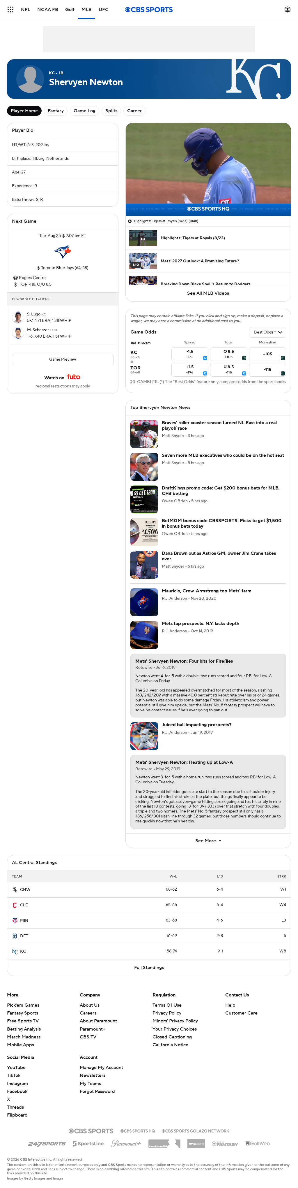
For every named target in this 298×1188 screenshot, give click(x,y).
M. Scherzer (38, 330)
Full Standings (149, 968)
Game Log (84, 111)
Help (230, 1005)
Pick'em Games (23, 1005)
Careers (88, 1013)
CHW (25, 889)
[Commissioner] (164, 1142)
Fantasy (56, 111)
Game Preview (62, 359)
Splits (111, 111)
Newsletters (92, 1075)
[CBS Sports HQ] (137, 1130)
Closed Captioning (172, 1037)
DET (24, 936)
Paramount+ (92, 1029)
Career (134, 111)
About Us (90, 1005)
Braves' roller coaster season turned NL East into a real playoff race (219, 425)
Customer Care (241, 1013)
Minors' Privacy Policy (175, 1021)
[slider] (208, 199)
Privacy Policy (166, 1013)
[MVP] (196, 1141)
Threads (15, 1107)
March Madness (23, 1037)
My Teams (90, 1084)
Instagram (17, 1084)
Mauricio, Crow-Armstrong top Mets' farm (206, 591)
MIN (24, 920)
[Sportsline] (88, 1143)
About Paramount (98, 1021)
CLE (24, 905)
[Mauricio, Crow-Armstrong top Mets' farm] (144, 602)
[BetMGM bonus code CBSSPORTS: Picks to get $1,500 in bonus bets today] (144, 532)
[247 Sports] (47, 1142)
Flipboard (17, 1115)
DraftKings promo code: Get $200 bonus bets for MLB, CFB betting (221, 490)
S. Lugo (34, 314)
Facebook (17, 1091)
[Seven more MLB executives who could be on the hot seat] (144, 467)
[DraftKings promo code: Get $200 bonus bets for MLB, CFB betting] (144, 499)
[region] (208, 169)
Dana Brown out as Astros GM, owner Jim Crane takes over (219, 556)
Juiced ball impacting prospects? (197, 725)
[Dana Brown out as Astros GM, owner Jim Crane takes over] (144, 565)
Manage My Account (101, 1068)
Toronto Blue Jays (57, 268)
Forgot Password (97, 1091)
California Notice (170, 1045)
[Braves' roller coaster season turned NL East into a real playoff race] (144, 434)
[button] (10, 9)
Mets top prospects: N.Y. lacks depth (200, 624)
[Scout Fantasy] (225, 1143)
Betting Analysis (24, 1029)
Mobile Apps (20, 1045)
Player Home (24, 111)
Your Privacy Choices (174, 1029)
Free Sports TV (23, 1021)
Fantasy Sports (22, 1013)
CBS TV (88, 1037)
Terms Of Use (167, 1005)
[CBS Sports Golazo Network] (195, 1130)
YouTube (16, 1068)
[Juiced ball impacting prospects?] (144, 736)
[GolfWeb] (258, 1144)
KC (23, 951)
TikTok (13, 1075)
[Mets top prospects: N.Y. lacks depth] (144, 635)
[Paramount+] (126, 1142)
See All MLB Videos (208, 293)
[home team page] (62, 252)
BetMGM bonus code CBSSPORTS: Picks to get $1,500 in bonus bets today (221, 523)
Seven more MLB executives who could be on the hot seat (223, 455)
